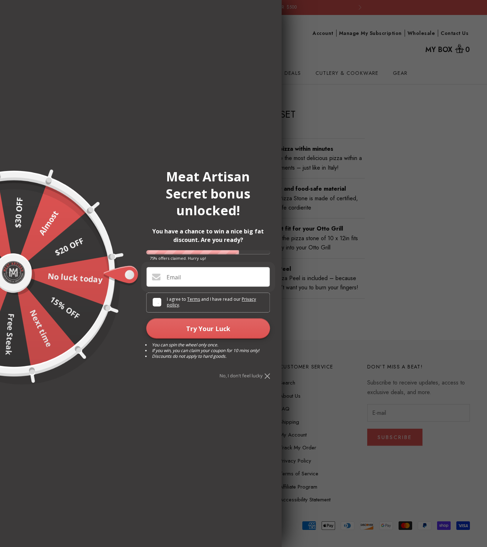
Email (173, 277)
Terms (193, 299)
